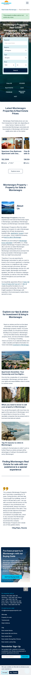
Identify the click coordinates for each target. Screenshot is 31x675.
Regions (6, 47)
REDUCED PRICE (22, 92)
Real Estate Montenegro (9, 9)
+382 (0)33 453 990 (16, 603)
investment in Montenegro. (21, 345)
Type (5, 54)
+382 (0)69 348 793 (14, 604)
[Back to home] (6, 3)
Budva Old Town (12, 284)
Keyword (6, 40)
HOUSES (22, 83)
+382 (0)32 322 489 (15, 601)
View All (9, 83)
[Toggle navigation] (27, 3)
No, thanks (13, 672)
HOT (15, 96)
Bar (24, 284)
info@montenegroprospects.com (11, 610)
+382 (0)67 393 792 (12, 595)
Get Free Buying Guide (12, 577)
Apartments (9, 88)
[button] (27, 15)
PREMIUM (9, 92)
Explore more (15, 171)
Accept (4, 672)
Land (22, 88)
